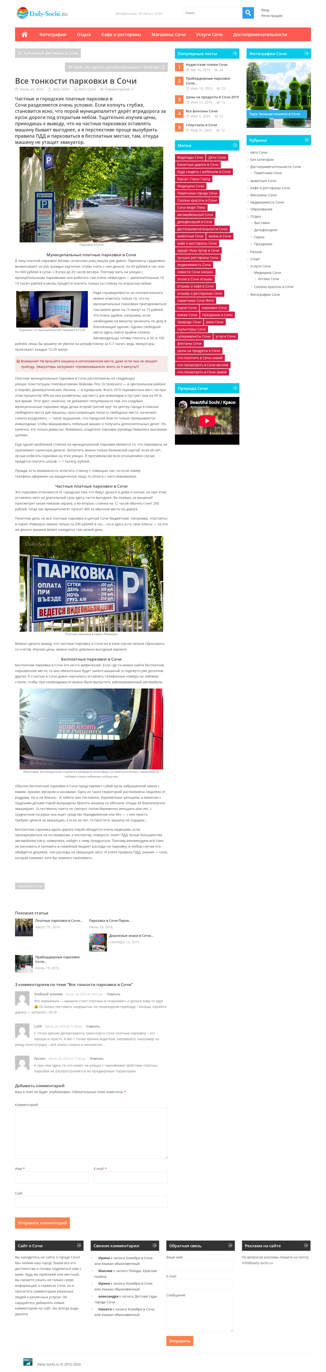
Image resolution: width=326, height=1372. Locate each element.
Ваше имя (174, 1257)
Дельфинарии (265, 230)
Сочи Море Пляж (191, 207)
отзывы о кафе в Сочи (195, 286)
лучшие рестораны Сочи (197, 257)
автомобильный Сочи (195, 214)
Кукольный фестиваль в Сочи (51, 53)
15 (223, 102)
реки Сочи (214, 322)
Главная (24, 34)
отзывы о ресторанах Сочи (199, 293)
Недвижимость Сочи (267, 202)
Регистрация (271, 15)
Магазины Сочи (169, 34)
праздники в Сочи (217, 315)
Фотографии (52, 34)
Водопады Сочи (190, 157)
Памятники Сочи (268, 173)
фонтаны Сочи (189, 343)
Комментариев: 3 (119, 89)
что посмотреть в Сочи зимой (202, 372)
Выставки (262, 222)
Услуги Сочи (209, 34)
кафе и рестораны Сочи (197, 243)
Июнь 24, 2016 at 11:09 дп (67, 1058)
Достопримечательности (260, 34)
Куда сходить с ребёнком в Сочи (204, 171)
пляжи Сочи (187, 315)
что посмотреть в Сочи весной (202, 365)
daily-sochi (61, 89)
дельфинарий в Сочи (194, 221)
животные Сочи (190, 236)
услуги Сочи (226, 336)
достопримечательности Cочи (202, 229)
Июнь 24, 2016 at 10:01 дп (84, 994)
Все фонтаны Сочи (201, 111)
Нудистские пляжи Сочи (206, 64)
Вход (265, 10)
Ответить (114, 994)
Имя (20, 1168)
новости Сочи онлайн (195, 272)
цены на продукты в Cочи (198, 350)
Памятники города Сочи (197, 193)
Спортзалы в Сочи (201, 125)
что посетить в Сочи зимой (199, 357)
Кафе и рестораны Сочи (270, 188)
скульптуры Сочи (191, 329)
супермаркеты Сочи (193, 336)
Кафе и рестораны (121, 34)
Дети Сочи (217, 157)
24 (221, 70)
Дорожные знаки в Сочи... (131, 935)
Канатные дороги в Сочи (197, 164)
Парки (259, 237)
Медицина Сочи (190, 186)
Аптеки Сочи (268, 278)
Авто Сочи (87, 89)
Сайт (19, 1193)
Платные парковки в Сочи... (59, 920)
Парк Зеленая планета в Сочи (274, 114)
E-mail (100, 1168)
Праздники (263, 244)
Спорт (255, 259)
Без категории (262, 159)
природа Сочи (189, 322)
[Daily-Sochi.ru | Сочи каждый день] (47, 19)
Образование (261, 209)
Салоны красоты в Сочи (197, 200)
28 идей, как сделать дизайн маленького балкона (113, 67)
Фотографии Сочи (265, 294)
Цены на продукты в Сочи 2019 (212, 97)
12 (221, 116)
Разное (256, 252)
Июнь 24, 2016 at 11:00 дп (63, 1026)
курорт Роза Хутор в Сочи (198, 250)
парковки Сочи (29, 886)
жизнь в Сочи (220, 236)
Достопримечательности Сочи (275, 166)
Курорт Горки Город (193, 179)
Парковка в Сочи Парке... (110, 920)
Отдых (84, 34)
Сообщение (175, 1295)
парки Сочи (187, 307)
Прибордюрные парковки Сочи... (57, 959)
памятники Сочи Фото (195, 300)
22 (223, 88)
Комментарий (26, 1104)
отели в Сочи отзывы (194, 279)
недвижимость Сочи (194, 264)
